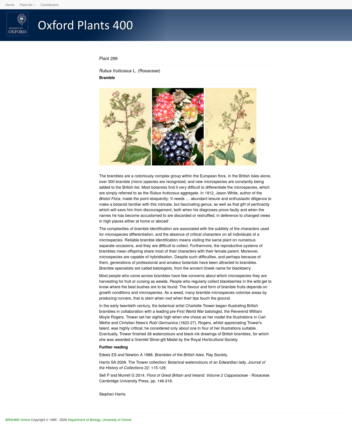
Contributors (49, 4)
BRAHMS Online (18, 419)
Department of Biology (84, 419)
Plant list (26, 4)
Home (10, 4)
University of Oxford (116, 419)
